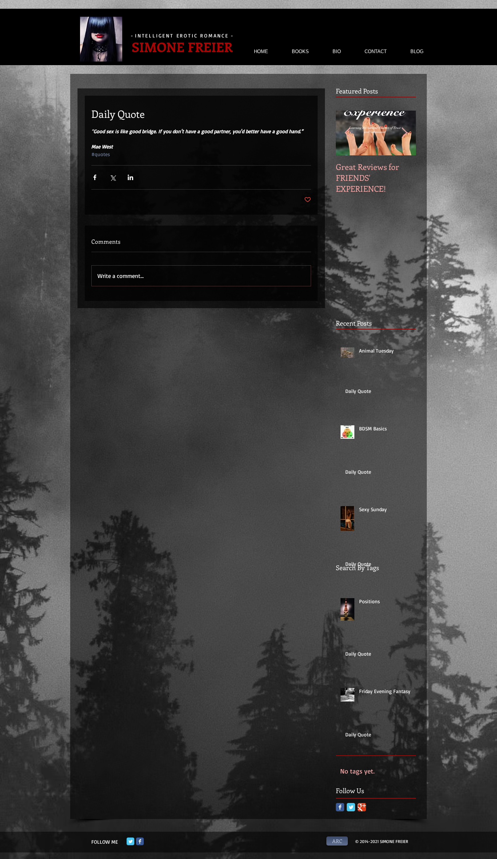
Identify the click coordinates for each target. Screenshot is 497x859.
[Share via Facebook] (94, 177)
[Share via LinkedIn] (130, 177)
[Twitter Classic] (351, 807)
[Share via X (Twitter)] (112, 177)
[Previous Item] (347, 133)
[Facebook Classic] (340, 807)
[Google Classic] (362, 807)
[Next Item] (404, 133)
